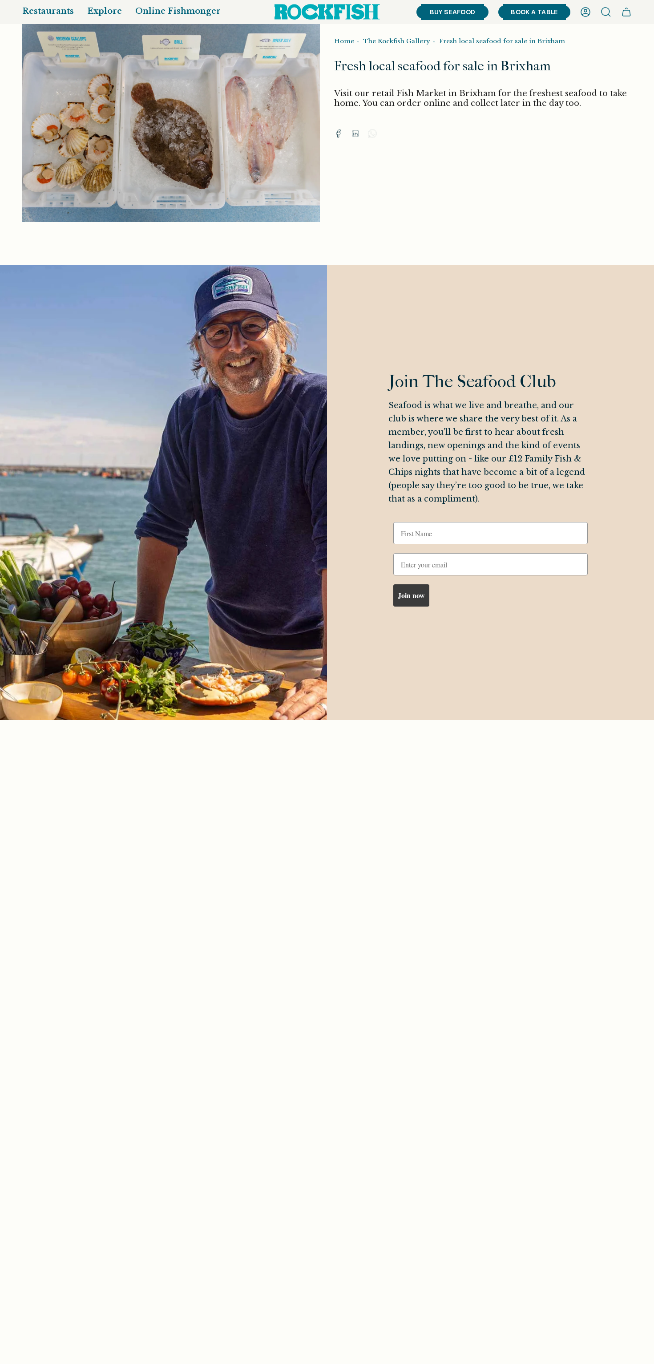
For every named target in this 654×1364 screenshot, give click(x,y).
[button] (48, 12)
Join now (411, 595)
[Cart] (626, 12)
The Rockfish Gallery (396, 41)
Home (344, 41)
